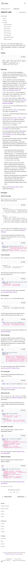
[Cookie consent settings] (2, 561)
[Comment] (17, 492)
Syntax (4, 18)
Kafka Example (7, 35)
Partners (3, 546)
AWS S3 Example (8, 24)
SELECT (11, 119)
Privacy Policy (8, 554)
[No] (14, 492)
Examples (5, 22)
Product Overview (5, 506)
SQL (2, 242)
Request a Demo (4, 508)
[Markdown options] (16, 12)
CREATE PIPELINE (5, 331)
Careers (2, 543)
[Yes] (10, 492)
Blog (2, 541)
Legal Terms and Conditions (19, 560)
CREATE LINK (16, 109)
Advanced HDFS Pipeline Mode (11, 368)
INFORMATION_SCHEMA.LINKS (14, 90)
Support (3, 514)
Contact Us (3, 538)
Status (2, 516)
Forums (2, 523)
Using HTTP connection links (13, 388)
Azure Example (7, 26)
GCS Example (7, 28)
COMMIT (6, 128)
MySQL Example (7, 39)
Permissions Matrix (14, 187)
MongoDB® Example (8, 37)
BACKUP (15, 117)
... (11, 8)
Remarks (5, 20)
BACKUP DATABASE (8, 103)
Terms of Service (16, 554)
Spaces (2, 526)
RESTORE (20, 117)
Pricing (2, 511)
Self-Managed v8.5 (5, 8)
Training (3, 531)
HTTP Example (7, 33)
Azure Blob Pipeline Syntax (10, 292)
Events (2, 528)
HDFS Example (7, 30)
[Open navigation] (25, 3)
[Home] (4, 3)
